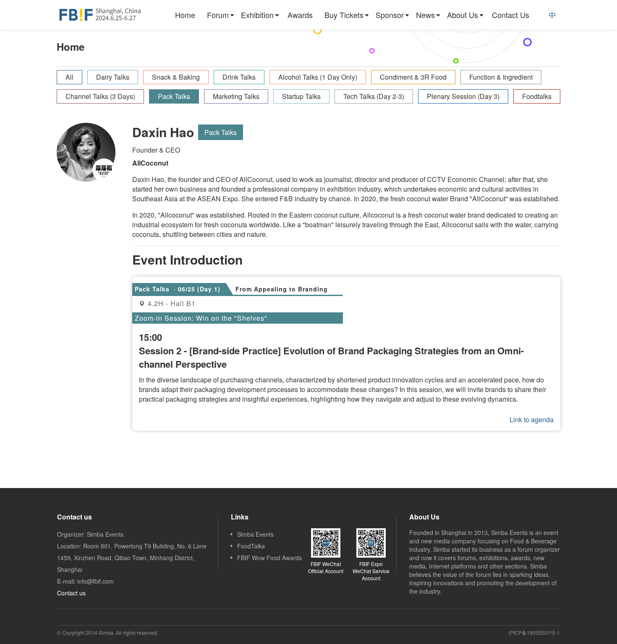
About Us (462, 14)
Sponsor (390, 14)
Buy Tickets (343, 14)
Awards (300, 14)
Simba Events (255, 534)
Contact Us (510, 14)
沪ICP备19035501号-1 (534, 632)
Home (185, 14)
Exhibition (257, 14)
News (425, 14)
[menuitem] (185, 14)
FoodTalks (251, 546)
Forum (218, 14)
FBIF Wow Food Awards (269, 557)
